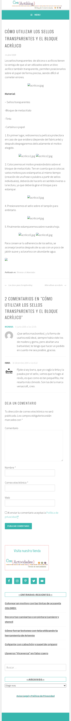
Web (7, 497)
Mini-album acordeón (54, 285)
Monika (9, 326)
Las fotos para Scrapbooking (20, 285)
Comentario (11, 428)
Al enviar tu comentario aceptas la (31, 514)
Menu (37, 14)
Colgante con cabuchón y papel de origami (31, 644)
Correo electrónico (16, 482)
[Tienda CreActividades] (27, 569)
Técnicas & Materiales (26, 272)
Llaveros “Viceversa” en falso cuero (26, 653)
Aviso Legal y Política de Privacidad (36, 695)
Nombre (10, 467)
